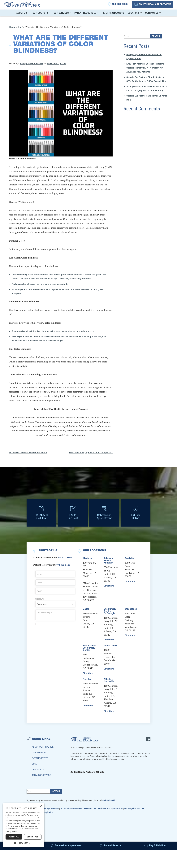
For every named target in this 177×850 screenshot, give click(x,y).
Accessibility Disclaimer (71, 808)
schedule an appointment (155, 5)
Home (12, 27)
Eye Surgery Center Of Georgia (110, 611)
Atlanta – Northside (109, 680)
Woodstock (131, 609)
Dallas (86, 609)
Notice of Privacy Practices (110, 808)
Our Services (61, 13)
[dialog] (23, 825)
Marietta (87, 559)
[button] (23, 842)
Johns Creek (110, 646)
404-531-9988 (108, 800)
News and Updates (56, 63)
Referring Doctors (113, 13)
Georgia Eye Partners (31, 63)
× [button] (41, 806)
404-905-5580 (63, 564)
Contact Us (151, 13)
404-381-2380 (65, 557)
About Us (21, 13)
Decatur (87, 679)
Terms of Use (90, 808)
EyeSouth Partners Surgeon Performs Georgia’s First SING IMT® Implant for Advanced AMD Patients (145, 67)
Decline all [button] (32, 837)
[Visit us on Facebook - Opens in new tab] (148, 739)
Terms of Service (41, 775)
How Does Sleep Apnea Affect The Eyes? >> (91, 452)
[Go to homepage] (24, 4)
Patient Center (40, 758)
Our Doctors (40, 13)
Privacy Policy (11, 831)
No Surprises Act (132, 808)
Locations (134, 13)
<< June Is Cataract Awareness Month (28, 452)
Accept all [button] (14, 837)
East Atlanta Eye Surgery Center (89, 648)
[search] (156, 36)
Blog (20, 27)
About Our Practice (43, 747)
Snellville (129, 559)
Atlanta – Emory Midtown (108, 561)
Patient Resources (85, 13)
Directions (88, 673)
